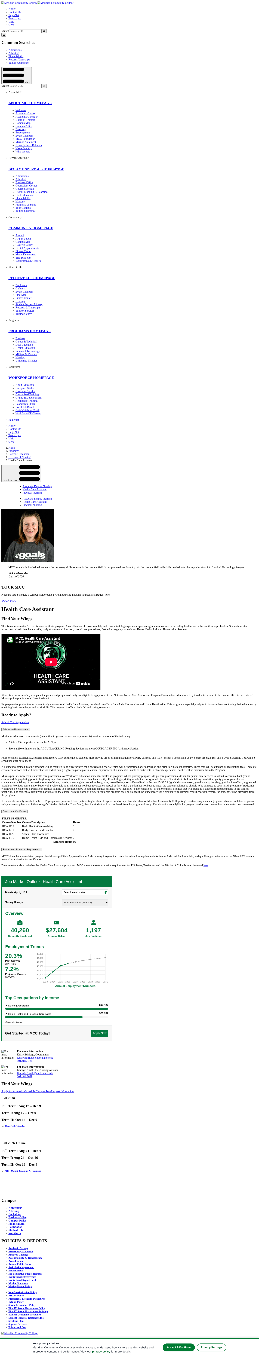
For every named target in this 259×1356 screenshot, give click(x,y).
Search (5, 30)
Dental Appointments (27, 248)
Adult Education (25, 384)
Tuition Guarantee (18, 62)
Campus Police (24, 126)
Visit (11, 21)
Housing (20, 201)
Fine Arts (21, 294)
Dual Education (24, 195)
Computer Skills (24, 388)
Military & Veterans (26, 354)
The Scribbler (23, 257)
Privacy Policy (16, 1295)
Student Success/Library (29, 304)
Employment (23, 132)
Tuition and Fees (17, 1327)
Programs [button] (13, 320)
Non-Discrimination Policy (22, 1292)
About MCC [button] (15, 92)
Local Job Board (25, 407)
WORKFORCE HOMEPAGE (31, 377)
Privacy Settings (211, 1347)
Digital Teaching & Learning (32, 191)
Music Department (26, 254)
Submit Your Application (15, 722)
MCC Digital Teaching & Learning (23, 1171)
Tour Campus (23, 207)
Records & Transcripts (28, 307)
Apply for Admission (13, 1091)
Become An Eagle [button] (18, 157)
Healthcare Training (27, 400)
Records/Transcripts (19, 59)
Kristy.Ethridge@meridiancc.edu (35, 1057)
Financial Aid (15, 56)
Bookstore (21, 285)
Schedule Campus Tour (38, 1091)
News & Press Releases (29, 145)
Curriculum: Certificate (14, 811)
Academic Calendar (27, 116)
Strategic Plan (16, 1321)
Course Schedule (25, 188)
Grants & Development (28, 397)
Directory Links (11, 480)
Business (20, 338)
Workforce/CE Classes (28, 260)
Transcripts (14, 18)
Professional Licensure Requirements (22, 849)
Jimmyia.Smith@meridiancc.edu (35, 1073)
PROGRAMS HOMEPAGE (29, 331)
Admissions (14, 49)
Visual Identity (24, 148)
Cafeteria (21, 288)
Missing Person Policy (20, 1286)
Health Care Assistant (35, 489)
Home (11, 447)
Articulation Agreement (21, 1267)
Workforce (14, 1233)
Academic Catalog (26, 113)
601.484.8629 (24, 1076)
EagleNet (13, 15)
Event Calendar (24, 135)
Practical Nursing (32, 492)
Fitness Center (23, 251)
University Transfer (26, 360)
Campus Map (23, 122)
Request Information (62, 1091)
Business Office (24, 182)
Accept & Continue (179, 1347)
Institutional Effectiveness (22, 1277)
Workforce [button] (14, 366)
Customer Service (25, 391)
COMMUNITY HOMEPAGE (30, 228)
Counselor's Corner (26, 185)
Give (11, 24)
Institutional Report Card (22, 1280)
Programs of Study (26, 204)
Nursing (20, 357)
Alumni (20, 235)
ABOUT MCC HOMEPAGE (30, 103)
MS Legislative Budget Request (25, 1273)
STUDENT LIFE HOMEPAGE (31, 278)
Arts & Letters (23, 238)
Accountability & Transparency (25, 1258)
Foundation (15, 1226)
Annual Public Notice (19, 1264)
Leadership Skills (25, 403)
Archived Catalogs (18, 1254)
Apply (12, 8)
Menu (27, 82)
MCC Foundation (25, 138)
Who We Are (23, 151)
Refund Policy (16, 1302)
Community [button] (15, 217)
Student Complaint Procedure (24, 1314)
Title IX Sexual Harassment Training (28, 1311)
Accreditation (15, 1261)
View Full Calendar (15, 1126)
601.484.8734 (24, 1060)
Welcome (21, 110)
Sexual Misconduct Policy (22, 1305)
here (206, 865)
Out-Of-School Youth (27, 410)
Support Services (25, 310)
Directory (21, 129)
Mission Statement (26, 141)
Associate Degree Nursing (37, 486)
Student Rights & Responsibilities (26, 1318)
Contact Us (14, 12)
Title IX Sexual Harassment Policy (26, 1308)
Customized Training (27, 394)
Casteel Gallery (24, 244)
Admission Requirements (15, 729)
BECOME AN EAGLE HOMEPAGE (36, 169)
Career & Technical (26, 341)
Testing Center (24, 313)
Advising (13, 53)
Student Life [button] (15, 267)
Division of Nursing (19, 457)
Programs (13, 450)
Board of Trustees (25, 119)
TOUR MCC (8, 600)
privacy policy (101, 1351)
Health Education (25, 347)
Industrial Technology (28, 351)
